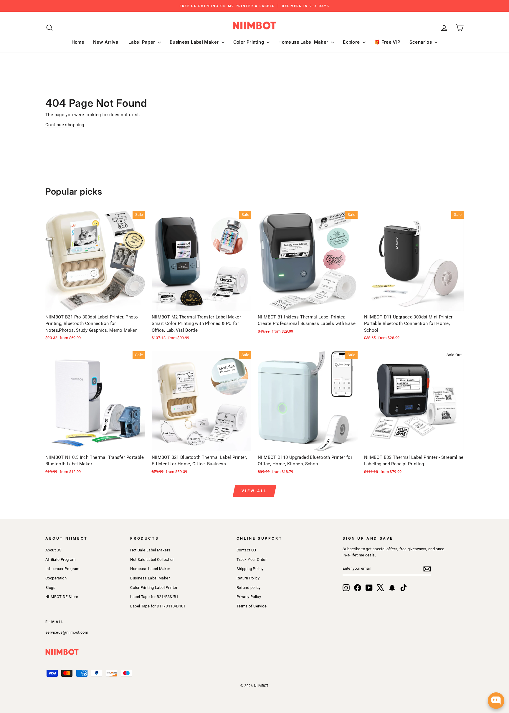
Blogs (50, 587)
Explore (352, 42)
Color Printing (249, 42)
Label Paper (142, 42)
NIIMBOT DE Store (61, 596)
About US (53, 550)
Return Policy (248, 578)
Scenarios (421, 42)
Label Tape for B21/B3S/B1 (154, 596)
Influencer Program (62, 568)
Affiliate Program (60, 559)
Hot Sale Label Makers (150, 550)
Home (78, 42)
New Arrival (106, 42)
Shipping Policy (250, 568)
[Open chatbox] (496, 700)
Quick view (95, 303)
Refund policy (249, 587)
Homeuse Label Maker (304, 42)
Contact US (246, 550)
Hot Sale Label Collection (152, 559)
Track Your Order (252, 559)
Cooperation (56, 578)
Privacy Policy (249, 596)
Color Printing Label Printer (153, 587)
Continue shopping (64, 124)
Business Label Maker (195, 42)
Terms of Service (252, 606)
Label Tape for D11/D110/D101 (158, 606)
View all (254, 491)
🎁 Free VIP (387, 42)
